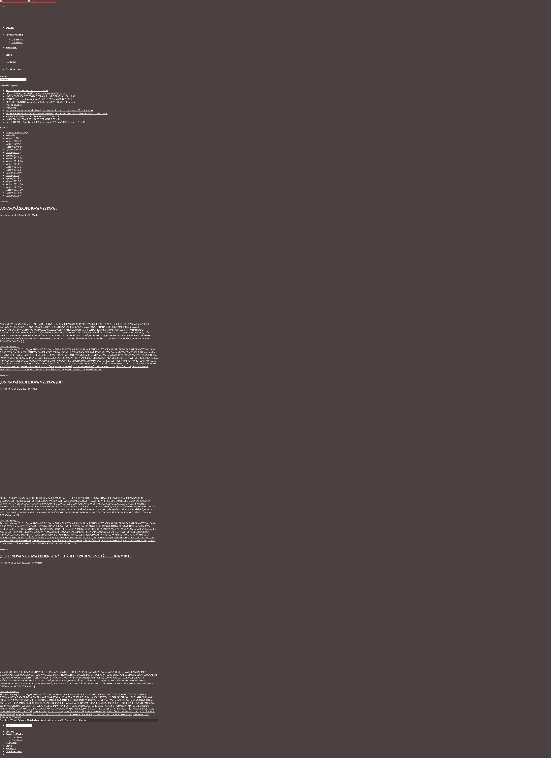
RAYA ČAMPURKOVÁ (10, 366)
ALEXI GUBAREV (88, 694)
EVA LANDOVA (118, 352)
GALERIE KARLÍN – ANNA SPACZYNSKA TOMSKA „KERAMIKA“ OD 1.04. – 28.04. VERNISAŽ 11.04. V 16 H (56, 113)
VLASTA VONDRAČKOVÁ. (135, 540)
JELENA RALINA (68, 702)
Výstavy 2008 (12, 146)
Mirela (35, 214)
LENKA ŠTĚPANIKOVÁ (143, 702)
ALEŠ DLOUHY (79, 349)
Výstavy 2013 (12, 161)
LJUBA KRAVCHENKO (10, 705)
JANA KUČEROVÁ (70, 700)
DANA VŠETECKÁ (21, 526)
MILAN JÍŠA (126, 708)
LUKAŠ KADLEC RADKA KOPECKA (52, 705)
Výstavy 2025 (12, 195)
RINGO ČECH (47, 366)
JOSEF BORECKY (120, 357)
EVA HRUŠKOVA (72, 526)
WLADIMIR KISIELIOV (10, 369)
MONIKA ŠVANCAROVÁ (96, 363)
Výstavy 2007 (12, 143)
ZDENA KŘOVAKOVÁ (32, 369)
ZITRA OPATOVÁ (141, 714)
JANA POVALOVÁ (132, 355)
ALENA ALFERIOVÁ (61, 349)
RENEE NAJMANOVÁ (30, 366)
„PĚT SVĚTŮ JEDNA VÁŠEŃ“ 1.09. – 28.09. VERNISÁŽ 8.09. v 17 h (37, 93)
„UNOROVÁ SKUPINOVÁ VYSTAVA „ (28, 208)
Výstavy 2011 (12, 155)
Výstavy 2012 (12, 158)
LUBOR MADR (28, 705)
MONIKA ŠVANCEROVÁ (70, 537)
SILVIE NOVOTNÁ (63, 366)
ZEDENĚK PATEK (45, 543)
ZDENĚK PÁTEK (94, 369)
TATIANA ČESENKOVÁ (83, 366)
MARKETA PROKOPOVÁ (126, 534)
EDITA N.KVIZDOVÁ (42, 697)
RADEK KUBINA (130, 363)
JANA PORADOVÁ (93, 528)
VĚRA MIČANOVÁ (140, 366)
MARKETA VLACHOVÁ (24, 363)
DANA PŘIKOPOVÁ (127, 694)
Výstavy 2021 (12, 184)
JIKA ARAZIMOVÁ (75, 531)
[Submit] (1, 83)
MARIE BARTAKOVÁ (53, 360)
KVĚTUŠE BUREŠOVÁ (139, 357)
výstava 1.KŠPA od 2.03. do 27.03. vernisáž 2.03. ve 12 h (32, 116)
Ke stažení (11, 47)
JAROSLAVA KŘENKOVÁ (62, 357)
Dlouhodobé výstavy (16, 132)
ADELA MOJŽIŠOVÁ (42, 349)
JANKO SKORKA (26, 702)
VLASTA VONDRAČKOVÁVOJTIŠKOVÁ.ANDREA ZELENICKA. (63, 714)
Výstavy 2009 (12, 149)
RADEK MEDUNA (147, 363)
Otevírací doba (14, 69)
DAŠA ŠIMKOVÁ (86, 352)
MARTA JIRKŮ (42, 363)
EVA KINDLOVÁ (102, 352)
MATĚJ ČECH (56, 363)
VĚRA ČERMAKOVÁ (25, 714)
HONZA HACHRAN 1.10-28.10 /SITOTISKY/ (27, 90)
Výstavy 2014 (12, 163)
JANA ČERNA (61, 528)
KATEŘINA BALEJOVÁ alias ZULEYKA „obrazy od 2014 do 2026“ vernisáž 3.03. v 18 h (46, 122)
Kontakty (11, 61)
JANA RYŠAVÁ (126, 528)
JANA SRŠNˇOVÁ (149, 355)
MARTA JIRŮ (18, 537)
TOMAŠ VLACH (59, 540)
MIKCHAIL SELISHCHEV (108, 708)
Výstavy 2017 (12, 172)
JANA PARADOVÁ (115, 355)
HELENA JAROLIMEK (10, 528)
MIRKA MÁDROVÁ (8, 711)
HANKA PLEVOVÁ (119, 526)
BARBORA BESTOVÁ (139, 349)
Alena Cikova (58, 694)
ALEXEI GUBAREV (119, 349)
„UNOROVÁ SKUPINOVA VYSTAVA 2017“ (32, 382)
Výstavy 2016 (12, 169)
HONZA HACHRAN (65, 355)
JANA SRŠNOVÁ (141, 528)
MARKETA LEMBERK (112, 360)
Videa (9, 54)
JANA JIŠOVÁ (55, 700)
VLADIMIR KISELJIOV (111, 540)
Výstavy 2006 (12, 141)
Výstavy (10, 27)
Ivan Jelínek (11, 107)
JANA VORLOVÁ (137, 700)
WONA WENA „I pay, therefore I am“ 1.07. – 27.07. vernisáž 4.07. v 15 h (39, 99)
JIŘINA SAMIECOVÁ (83, 357)
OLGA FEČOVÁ (25, 711)
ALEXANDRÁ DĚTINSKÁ (98, 349)
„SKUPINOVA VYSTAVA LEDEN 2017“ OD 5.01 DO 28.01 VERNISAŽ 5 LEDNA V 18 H (65, 556)
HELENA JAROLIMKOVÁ (43, 355)
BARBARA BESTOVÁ (107, 694)
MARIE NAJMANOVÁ (91, 360)
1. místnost (17, 39)
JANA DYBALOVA (98, 355)
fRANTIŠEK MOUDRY (78, 697)
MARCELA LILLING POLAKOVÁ (28, 360)
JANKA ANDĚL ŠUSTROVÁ (12, 357)
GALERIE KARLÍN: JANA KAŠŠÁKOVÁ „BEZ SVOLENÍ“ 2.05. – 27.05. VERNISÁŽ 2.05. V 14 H (49, 110)
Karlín (9, 135)
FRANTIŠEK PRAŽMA (136, 352)
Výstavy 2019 (12, 178)
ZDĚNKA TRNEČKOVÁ (25, 543)
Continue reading (9, 346)
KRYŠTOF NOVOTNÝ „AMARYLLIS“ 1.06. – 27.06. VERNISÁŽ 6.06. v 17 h (40, 101)
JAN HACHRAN (41, 700)
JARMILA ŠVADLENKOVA (38, 357)
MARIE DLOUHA (72, 360)
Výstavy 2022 (12, 186)
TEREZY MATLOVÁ (129, 711)
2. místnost (17, 42)
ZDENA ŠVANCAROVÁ (53, 369)
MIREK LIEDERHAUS (73, 363)
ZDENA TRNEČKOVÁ (75, 369)
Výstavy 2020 (12, 181)
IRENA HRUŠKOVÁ (9, 700)
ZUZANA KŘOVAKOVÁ (65, 543)
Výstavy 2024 (12, 192)
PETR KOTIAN (115, 363)
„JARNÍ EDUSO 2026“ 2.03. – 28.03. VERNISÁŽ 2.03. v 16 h (34, 119)
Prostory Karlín (14, 34)
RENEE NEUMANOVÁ (95, 711)
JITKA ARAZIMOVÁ (102, 357)
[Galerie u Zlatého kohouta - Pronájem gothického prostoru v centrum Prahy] (28, 1)
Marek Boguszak (14, 104)
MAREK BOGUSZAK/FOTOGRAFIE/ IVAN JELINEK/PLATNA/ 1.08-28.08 (40, 96)
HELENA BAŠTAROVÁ (20, 355)
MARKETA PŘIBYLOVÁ (134, 360)
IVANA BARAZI (82, 355)
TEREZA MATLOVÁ (41, 540)
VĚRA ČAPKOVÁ (123, 366)
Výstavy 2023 (12, 189)
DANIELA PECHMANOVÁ (25, 352)
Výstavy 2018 (12, 175)
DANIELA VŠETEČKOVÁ (49, 352)
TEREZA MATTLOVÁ (105, 366)
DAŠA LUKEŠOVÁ (69, 352)
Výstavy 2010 (12, 152)
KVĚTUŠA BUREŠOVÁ (131, 531)
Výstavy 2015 (12, 166)
